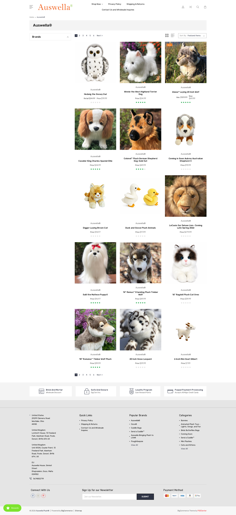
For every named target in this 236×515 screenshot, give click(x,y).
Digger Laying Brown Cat (95, 228)
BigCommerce (67, 511)
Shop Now (96, 4)
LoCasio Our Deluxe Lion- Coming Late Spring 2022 (185, 226)
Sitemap (78, 511)
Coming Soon (186, 434)
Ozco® (134, 424)
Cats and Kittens (188, 445)
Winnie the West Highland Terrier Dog (140, 93)
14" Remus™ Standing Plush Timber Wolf (140, 293)
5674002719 (38, 479)
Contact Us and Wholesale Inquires (118, 10)
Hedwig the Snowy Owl (95, 94)
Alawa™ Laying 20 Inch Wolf (185, 92)
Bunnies (184, 420)
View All (134, 445)
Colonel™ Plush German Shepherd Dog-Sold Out (140, 159)
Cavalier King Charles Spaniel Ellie (95, 161)
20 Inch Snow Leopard (141, 359)
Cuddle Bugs (136, 428)
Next (99, 35)
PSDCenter (202, 511)
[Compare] (190, 8)
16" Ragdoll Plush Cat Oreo (185, 294)
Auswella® (135, 420)
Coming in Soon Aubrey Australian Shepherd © (186, 159)
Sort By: (183, 35)
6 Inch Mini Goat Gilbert (185, 359)
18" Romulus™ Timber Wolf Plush (95, 359)
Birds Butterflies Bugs (190, 430)
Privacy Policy (114, 4)
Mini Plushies (186, 441)
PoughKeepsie (137, 441)
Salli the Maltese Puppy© (95, 294)
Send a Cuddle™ (137, 431)
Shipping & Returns (135, 4)
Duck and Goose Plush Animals (140, 228)
